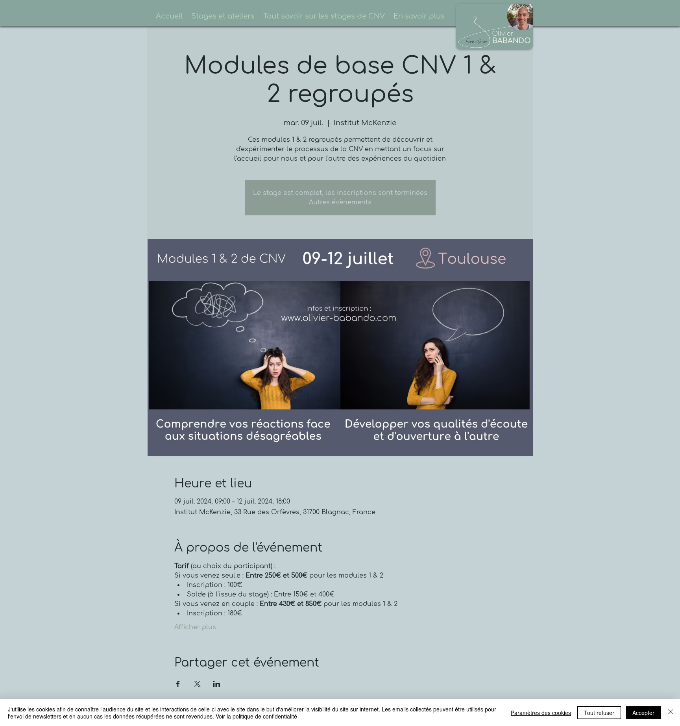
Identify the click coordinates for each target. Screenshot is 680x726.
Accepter (643, 713)
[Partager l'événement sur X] (197, 684)
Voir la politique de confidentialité (256, 716)
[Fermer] (670, 713)
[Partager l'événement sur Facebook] (178, 684)
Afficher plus (195, 627)
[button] (223, 13)
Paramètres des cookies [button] (541, 713)
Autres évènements (340, 202)
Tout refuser (599, 713)
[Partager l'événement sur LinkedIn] (216, 684)
